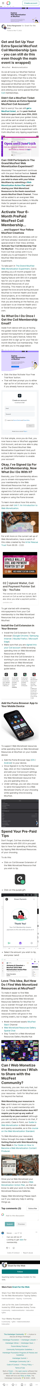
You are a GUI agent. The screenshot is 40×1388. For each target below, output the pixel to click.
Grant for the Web (20, 1287)
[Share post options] (36, 1385)
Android (7, 763)
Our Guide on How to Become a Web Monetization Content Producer (19, 1148)
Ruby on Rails (25, 1376)
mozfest (6, 67)
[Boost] (31, 1384)
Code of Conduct (13, 1253)
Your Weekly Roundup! (15, 1321)
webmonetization (20, 67)
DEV (10, 1373)
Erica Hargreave (14, 25)
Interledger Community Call (19, 1361)
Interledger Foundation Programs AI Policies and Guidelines (20, 1354)
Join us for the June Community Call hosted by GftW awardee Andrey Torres (18, 1308)
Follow (20, 1272)
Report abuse (28, 1253)
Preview (21, 1224)
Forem (11, 1371)
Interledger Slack (27, 1343)
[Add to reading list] (23, 1384)
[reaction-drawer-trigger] (5, 1384)
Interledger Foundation (11, 1340)
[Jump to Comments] (14, 1384)
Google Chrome (20, 636)
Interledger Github (12, 1343)
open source (22, 1371)
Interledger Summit (19, 1358)
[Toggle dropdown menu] (36, 1232)
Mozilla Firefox (20, 639)
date (21, 1240)
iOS (33, 760)
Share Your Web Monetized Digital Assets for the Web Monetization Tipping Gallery (19, 1295)
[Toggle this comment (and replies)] (2, 1237)
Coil (3, 93)
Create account (30, 3)
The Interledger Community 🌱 (15, 1334)
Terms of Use (20, 1368)
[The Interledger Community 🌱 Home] (8, 3)
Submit (10, 1224)
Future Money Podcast (19, 1346)
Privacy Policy (27, 1365)
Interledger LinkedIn (28, 1340)
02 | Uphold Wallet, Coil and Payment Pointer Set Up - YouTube (19, 586)
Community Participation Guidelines (19, 1349)
